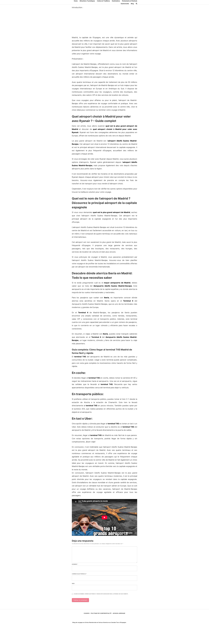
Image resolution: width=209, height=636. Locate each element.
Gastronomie (125, 3)
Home (76, 1)
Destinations (116, 1)
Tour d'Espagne (121, 622)
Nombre (75, 564)
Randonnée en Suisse (96, 622)
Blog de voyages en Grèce (80, 622)
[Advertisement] (104, 22)
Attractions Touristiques (87, 1)
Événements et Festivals (129, 1)
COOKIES (87, 613)
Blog (132, 3)
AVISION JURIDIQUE (119, 613)
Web (73, 583)
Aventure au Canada (109, 622)
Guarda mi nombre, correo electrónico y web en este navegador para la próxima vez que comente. (101, 593)
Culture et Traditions (103, 1)
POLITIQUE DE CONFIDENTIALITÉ (101, 613)
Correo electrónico (79, 574)
